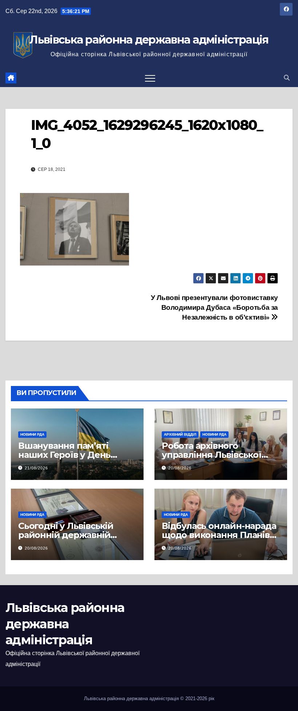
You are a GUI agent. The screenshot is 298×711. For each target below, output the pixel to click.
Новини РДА (32, 434)
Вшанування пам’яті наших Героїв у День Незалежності (64, 454)
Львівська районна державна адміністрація (148, 39)
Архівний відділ (180, 434)
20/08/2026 (180, 468)
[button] (287, 78)
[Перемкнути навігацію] (150, 78)
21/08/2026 (36, 468)
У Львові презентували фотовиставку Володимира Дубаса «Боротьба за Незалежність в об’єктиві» (214, 307)
